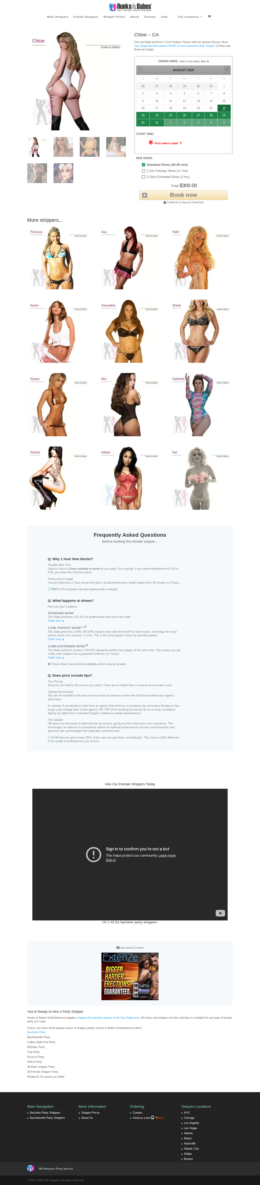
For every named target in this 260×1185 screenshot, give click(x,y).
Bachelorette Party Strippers (47, 1117)
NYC (187, 1112)
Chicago (189, 1117)
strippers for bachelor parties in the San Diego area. (108, 1017)
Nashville (189, 1143)
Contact (150, 16)
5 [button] (224, 123)
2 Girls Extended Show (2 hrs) (168, 177)
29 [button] (223, 116)
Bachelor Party (36, 1032)
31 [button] (155, 123)
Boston (188, 1158)
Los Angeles (191, 1122)
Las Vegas (190, 1128)
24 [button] (155, 116)
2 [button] (184, 123)
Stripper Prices (114, 16)
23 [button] (141, 116)
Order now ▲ (56, 620)
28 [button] (209, 116)
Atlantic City (191, 1148)
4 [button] (211, 123)
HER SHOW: (144, 158)
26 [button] (184, 116)
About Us (87, 1117)
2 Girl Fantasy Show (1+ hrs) (167, 171)
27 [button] (198, 116)
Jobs (164, 16)
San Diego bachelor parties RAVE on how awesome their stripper (174, 45)
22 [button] (223, 109)
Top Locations (188, 16)
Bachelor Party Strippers (45, 1112)
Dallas (188, 1153)
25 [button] (170, 116)
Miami (188, 1138)
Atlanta (188, 1133)
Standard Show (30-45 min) (167, 165)
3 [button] (198, 123)
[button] (140, 69)
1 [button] (171, 123)
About (134, 16)
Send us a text (148, 1117)
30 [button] (141, 123)
